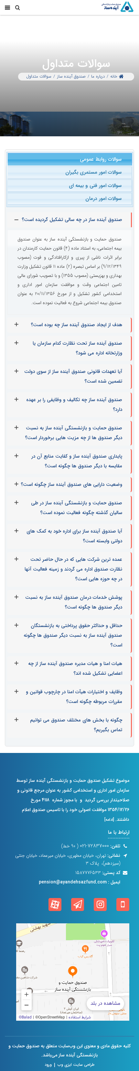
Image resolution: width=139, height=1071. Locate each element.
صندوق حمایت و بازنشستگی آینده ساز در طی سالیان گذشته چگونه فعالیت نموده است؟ (76, 508)
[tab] (70, 159)
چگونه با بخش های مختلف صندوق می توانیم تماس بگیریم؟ (76, 725)
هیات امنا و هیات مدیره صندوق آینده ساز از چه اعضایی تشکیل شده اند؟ (75, 668)
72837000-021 (93, 846)
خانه (113, 76)
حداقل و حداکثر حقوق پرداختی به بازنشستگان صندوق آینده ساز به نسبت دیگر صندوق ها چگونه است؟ (73, 635)
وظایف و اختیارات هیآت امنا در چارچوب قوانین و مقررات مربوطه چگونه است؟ (74, 697)
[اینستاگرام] (100, 904)
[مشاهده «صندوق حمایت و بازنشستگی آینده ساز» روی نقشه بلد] (72, 972)
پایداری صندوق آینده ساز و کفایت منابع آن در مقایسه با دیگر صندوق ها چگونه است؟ (76, 461)
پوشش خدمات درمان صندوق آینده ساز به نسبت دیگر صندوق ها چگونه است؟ (73, 602)
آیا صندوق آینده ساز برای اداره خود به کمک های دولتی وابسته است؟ (74, 536)
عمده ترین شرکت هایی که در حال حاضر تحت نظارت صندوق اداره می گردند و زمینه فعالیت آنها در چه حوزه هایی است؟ (73, 569)
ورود (48, 1065)
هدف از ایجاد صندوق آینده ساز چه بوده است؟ (76, 325)
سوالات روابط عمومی (101, 159)
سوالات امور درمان (103, 199)
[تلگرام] (77, 904)
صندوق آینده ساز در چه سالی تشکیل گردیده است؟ (72, 220)
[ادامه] (109, 820)
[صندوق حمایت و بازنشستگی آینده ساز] (117, 7)
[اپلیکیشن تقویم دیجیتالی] (122, 904)
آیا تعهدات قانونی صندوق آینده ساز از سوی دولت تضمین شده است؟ (73, 376)
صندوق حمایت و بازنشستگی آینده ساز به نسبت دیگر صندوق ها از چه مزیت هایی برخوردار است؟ (73, 433)
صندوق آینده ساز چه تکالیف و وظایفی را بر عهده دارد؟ (74, 404)
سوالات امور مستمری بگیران (93, 172)
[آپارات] (54, 904)
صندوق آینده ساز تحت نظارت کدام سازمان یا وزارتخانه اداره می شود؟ (77, 348)
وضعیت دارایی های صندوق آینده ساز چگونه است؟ (71, 484)
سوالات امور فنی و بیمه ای (95, 186)
